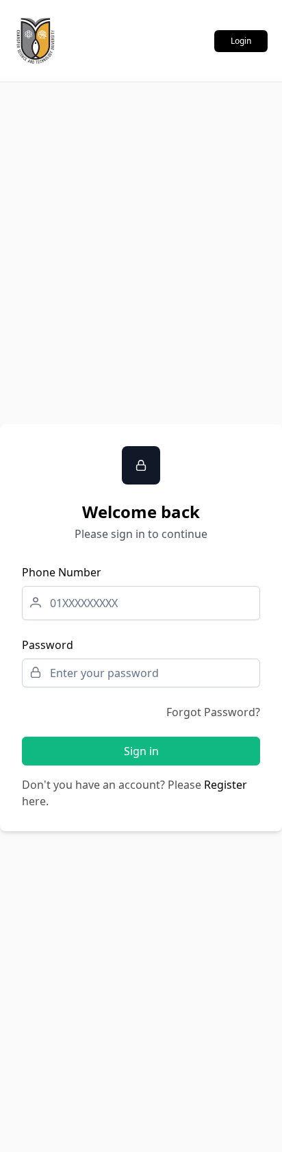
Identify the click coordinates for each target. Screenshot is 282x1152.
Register (225, 784)
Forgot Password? (213, 712)
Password (47, 644)
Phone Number (61, 572)
